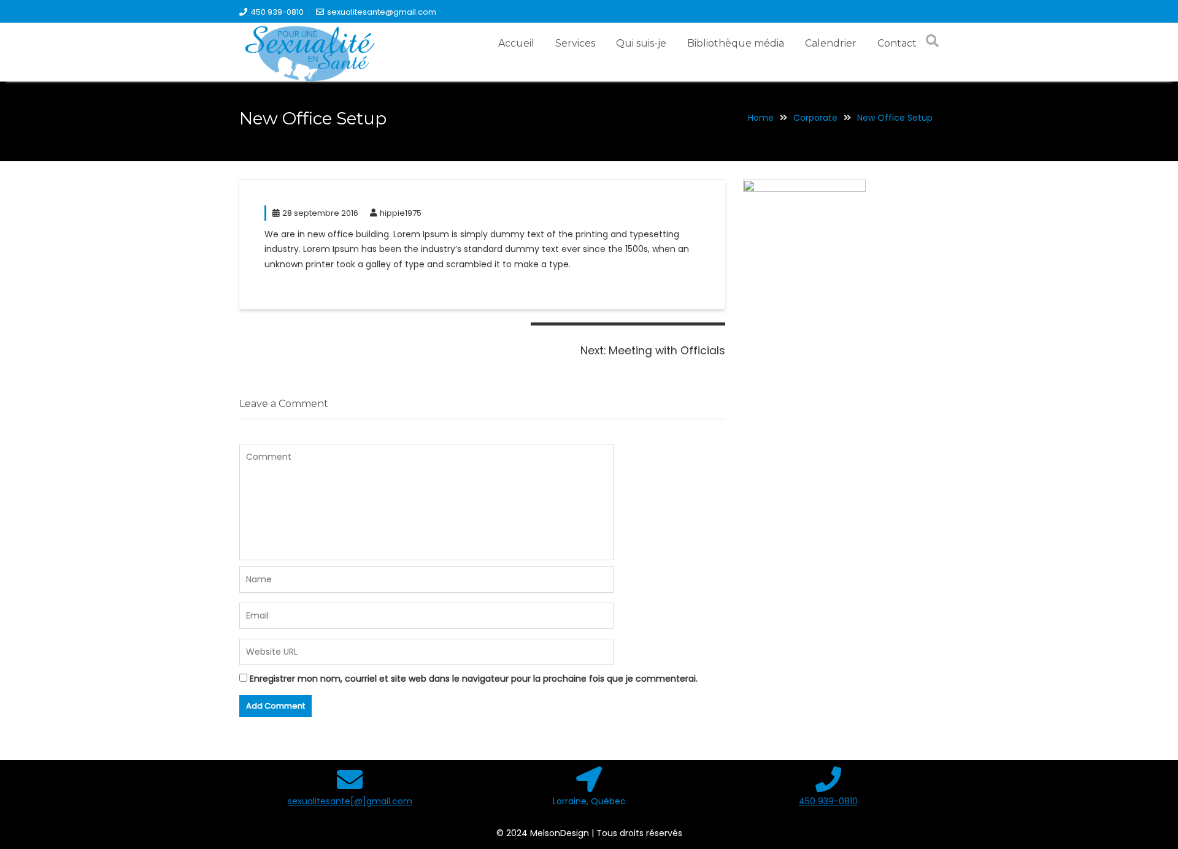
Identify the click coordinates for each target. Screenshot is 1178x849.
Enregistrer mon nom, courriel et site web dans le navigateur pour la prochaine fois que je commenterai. (474, 678)
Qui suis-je (641, 43)
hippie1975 (401, 213)
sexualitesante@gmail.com (381, 12)
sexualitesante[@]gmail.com (350, 801)
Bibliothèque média (735, 43)
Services (575, 43)
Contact (897, 43)
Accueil (516, 43)
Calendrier (831, 43)
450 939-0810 (277, 12)
